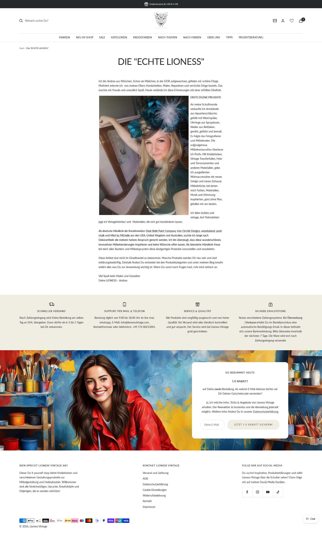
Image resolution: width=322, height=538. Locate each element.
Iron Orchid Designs (188, 230)
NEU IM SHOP (84, 37)
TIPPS (229, 37)
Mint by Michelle (120, 235)
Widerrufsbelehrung (154, 495)
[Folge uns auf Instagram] (257, 492)
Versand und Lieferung (155, 472)
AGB (145, 478)
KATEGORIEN (119, 37)
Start (21, 48)
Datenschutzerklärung (265, 411)
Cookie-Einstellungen (155, 489)
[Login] (283, 20)
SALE (102, 37)
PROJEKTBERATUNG (251, 37)
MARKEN (64, 37)
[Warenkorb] (301, 21)
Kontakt (147, 501)
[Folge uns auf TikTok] (278, 492)
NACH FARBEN (192, 37)
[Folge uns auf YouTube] (268, 492)
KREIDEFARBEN (142, 37)
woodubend (208, 230)
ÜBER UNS (213, 37)
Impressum (149, 506)
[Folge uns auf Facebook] (247, 492)
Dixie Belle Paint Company (161, 230)
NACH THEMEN (167, 37)
